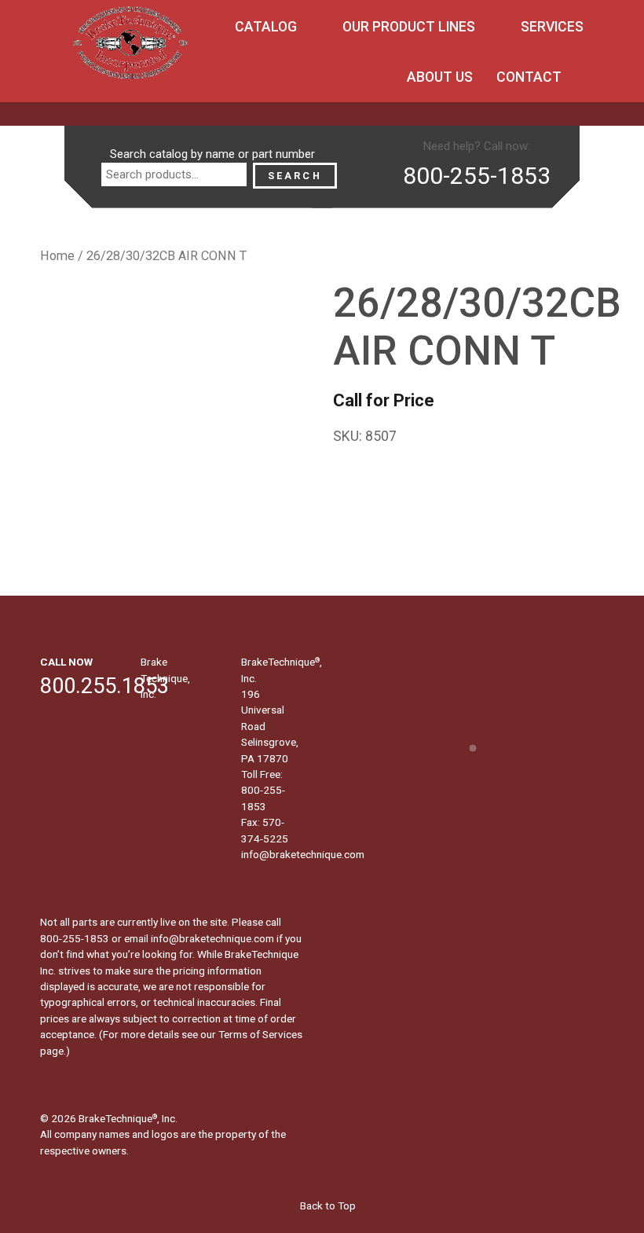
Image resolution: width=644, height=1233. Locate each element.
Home (57, 255)
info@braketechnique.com (302, 854)
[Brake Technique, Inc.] (130, 47)
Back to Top (327, 1205)
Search (295, 176)
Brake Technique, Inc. (165, 677)
